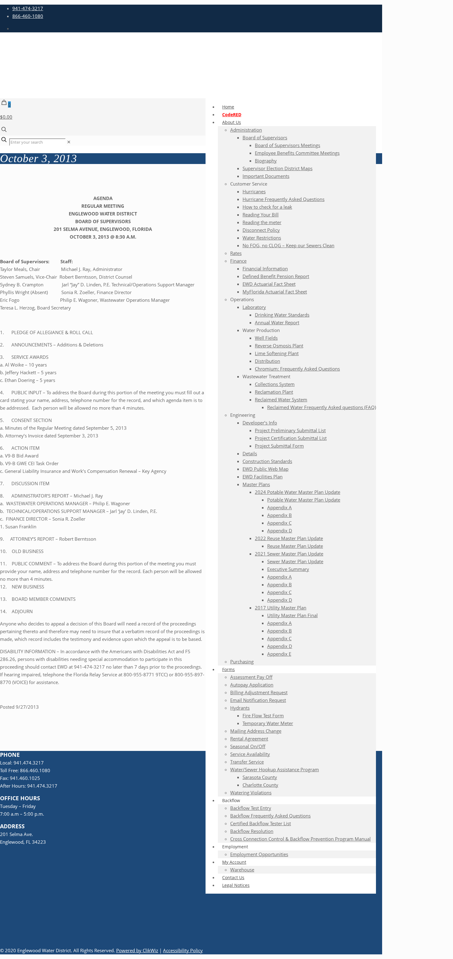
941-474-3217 (27, 8)
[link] (69, 142)
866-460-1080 (27, 16)
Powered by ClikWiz (137, 950)
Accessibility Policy (183, 950)
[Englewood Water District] (185, 81)
